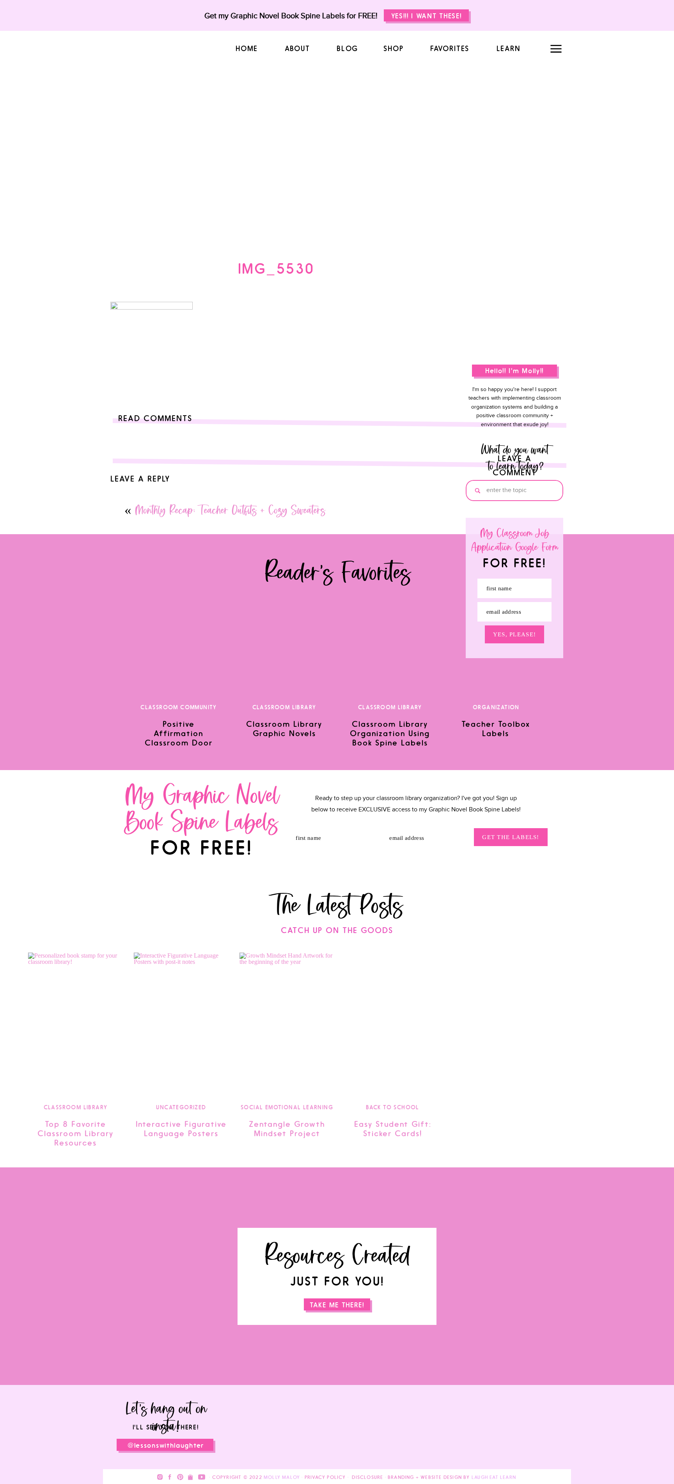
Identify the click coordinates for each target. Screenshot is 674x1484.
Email (119, 654)
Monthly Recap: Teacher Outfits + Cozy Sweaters (230, 511)
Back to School (392, 1107)
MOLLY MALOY (282, 1477)
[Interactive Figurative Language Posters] (181, 1024)
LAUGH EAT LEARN (494, 1477)
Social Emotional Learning (287, 1107)
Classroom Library (76, 1107)
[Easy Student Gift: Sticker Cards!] (392, 1024)
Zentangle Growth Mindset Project (287, 1128)
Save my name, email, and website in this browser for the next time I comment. (217, 722)
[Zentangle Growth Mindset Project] (286, 1024)
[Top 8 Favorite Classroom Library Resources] (75, 1024)
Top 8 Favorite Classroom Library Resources (75, 1133)
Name (120, 626)
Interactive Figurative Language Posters (181, 1128)
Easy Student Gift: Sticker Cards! (392, 1128)
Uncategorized (181, 1107)
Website (121, 683)
